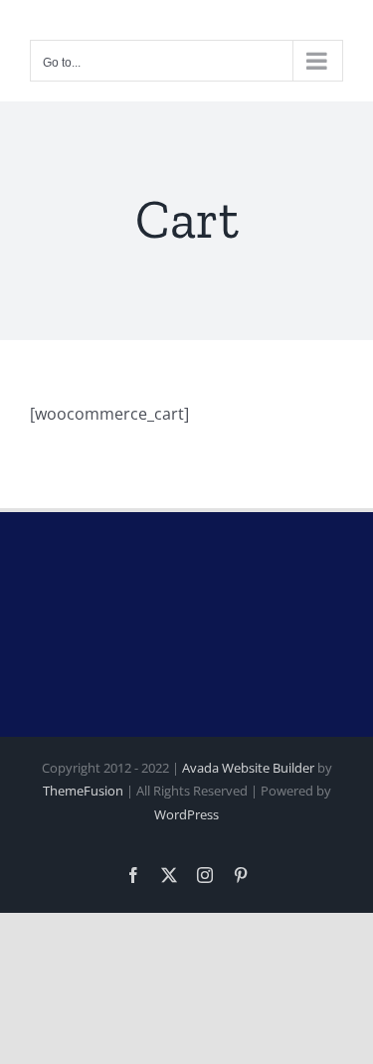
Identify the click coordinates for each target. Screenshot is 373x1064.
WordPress (186, 814)
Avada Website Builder (248, 768)
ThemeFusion (83, 790)
